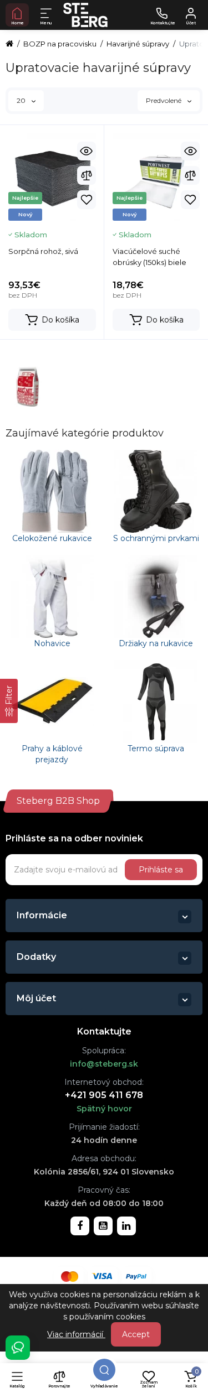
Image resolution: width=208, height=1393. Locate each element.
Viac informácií (76, 1334)
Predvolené (164, 100)
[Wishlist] (86, 199)
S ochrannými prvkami (156, 538)
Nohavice (52, 643)
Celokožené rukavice (52, 538)
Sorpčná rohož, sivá (43, 251)
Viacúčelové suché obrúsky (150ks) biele (149, 257)
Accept (136, 1334)
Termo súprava (156, 748)
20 (22, 100)
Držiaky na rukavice (156, 643)
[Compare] (86, 175)
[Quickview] (86, 151)
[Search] (104, 1370)
